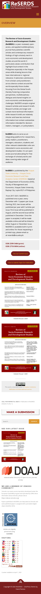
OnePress (27, 587)
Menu (37, 14)
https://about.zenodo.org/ (10, 498)
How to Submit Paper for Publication (20, 263)
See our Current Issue (20, 254)
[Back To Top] (20, 582)
